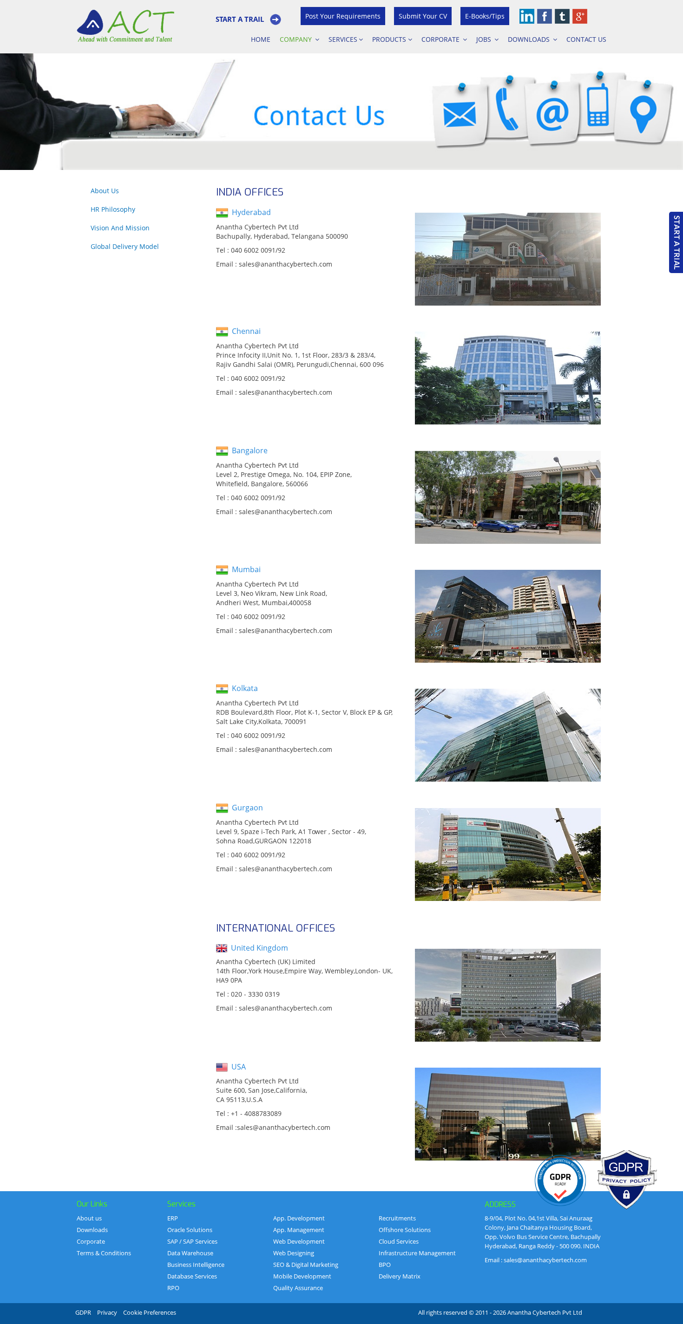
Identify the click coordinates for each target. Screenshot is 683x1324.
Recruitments (397, 1218)
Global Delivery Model (125, 246)
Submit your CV (423, 16)
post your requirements (343, 16)
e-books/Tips (485, 16)
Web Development (299, 1241)
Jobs (484, 39)
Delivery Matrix (399, 1276)
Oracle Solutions (189, 1230)
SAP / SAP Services (192, 1241)
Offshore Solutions (405, 1230)
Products (390, 39)
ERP (172, 1218)
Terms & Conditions (104, 1253)
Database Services (192, 1276)
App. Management (298, 1230)
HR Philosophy (113, 209)
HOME (260, 39)
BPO (385, 1264)
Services (342, 39)
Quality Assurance (298, 1288)
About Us (105, 190)
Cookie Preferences (149, 1312)
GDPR (83, 1312)
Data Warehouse (190, 1253)
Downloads (530, 39)
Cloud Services (399, 1241)
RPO (173, 1288)
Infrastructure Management (417, 1253)
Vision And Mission (120, 227)
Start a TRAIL (240, 19)
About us (89, 1218)
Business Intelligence (195, 1264)
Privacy (107, 1312)
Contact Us (586, 39)
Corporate (441, 39)
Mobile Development (302, 1276)
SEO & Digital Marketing (305, 1264)
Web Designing (293, 1253)
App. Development (299, 1218)
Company (297, 39)
